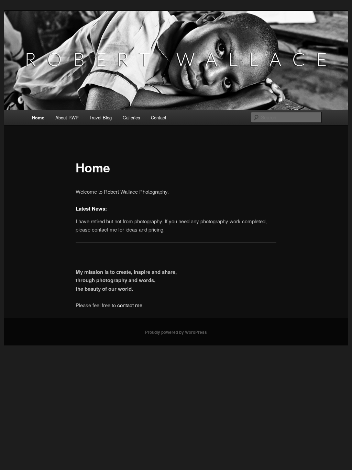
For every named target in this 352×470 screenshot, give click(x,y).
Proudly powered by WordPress (176, 332)
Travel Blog (100, 117)
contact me (129, 305)
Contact (158, 117)
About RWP (67, 117)
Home (38, 117)
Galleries (131, 117)
